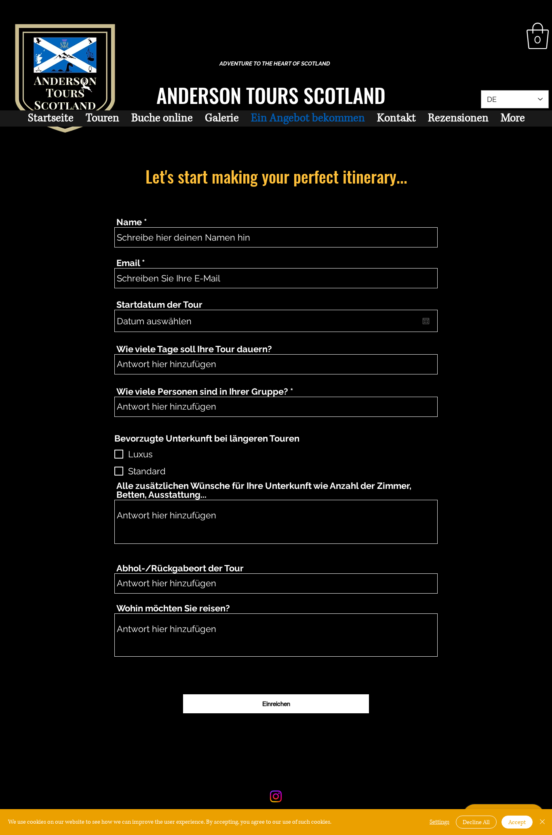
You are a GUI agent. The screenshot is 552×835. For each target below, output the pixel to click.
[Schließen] (542, 822)
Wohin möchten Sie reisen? (173, 608)
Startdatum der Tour (159, 304)
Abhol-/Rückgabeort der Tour (180, 568)
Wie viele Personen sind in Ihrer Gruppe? (202, 391)
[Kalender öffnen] (426, 321)
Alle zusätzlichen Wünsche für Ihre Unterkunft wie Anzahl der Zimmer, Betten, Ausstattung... (263, 490)
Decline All (476, 822)
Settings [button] (439, 822)
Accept (517, 822)
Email (128, 262)
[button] (538, 36)
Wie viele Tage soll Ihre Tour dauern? (194, 349)
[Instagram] (276, 796)
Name (129, 222)
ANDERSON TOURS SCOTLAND (271, 95)
